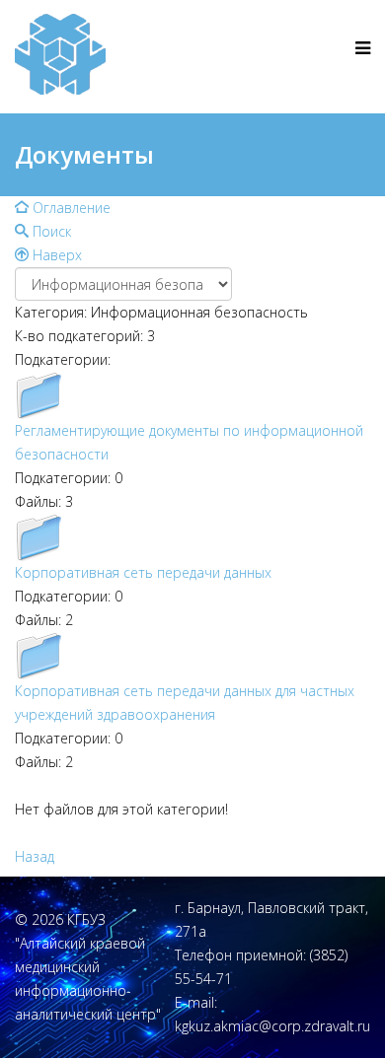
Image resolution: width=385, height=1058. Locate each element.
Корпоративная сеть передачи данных (143, 572)
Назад (34, 856)
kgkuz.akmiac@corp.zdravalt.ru (272, 1026)
